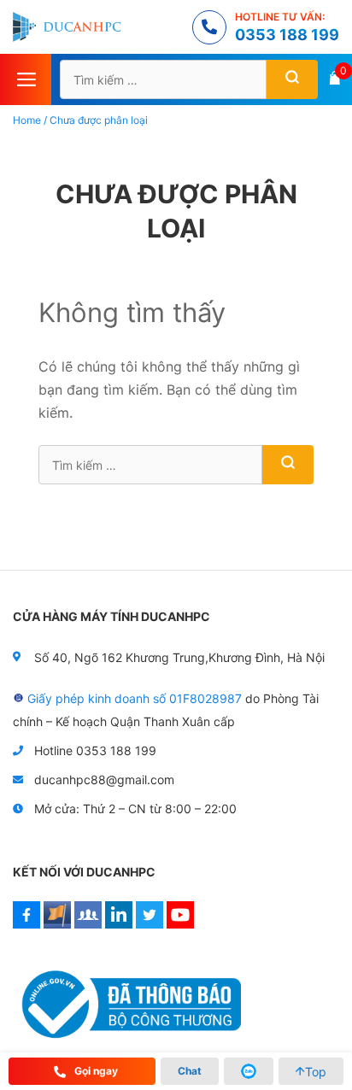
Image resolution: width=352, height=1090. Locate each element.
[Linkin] (118, 924)
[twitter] (149, 924)
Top (315, 1071)
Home (27, 120)
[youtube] (180, 924)
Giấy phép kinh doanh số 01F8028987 (134, 698)
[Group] (88, 924)
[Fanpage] (57, 924)
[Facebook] (26, 924)
